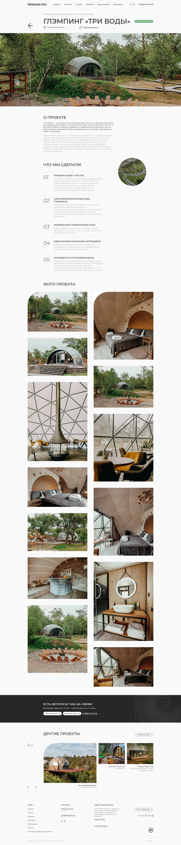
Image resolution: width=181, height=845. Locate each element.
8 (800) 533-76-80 (146, 4)
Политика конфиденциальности (40, 831)
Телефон (63, 811)
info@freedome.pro (68, 815)
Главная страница (51, 14)
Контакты (118, 4)
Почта (63, 817)
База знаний (104, 4)
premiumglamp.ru (90, 27)
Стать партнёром (101, 826)
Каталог (68, 4)
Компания (32, 820)
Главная (56, 4)
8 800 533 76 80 (67, 809)
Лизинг (30, 828)
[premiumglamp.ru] (80, 27)
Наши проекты (67, 14)
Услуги (79, 4)
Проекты (90, 4)
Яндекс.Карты (99, 819)
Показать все (143, 735)
